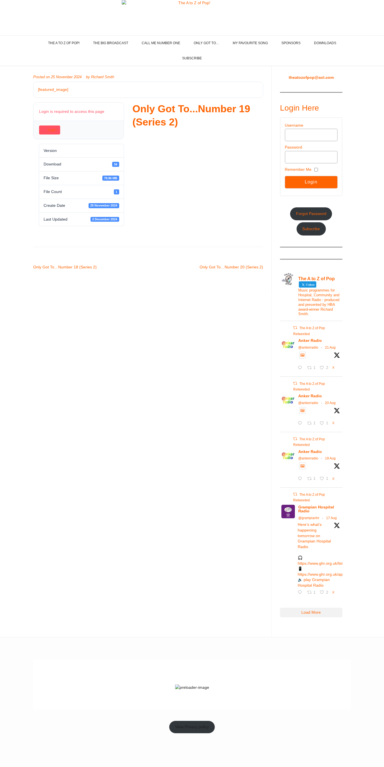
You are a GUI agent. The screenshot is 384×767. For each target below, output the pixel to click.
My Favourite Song (250, 43)
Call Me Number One (161, 43)
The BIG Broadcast (110, 43)
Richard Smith (102, 77)
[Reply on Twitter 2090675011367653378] (301, 368)
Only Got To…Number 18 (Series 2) (65, 267)
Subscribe (192, 58)
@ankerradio (308, 347)
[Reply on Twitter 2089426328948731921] (301, 593)
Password (293, 147)
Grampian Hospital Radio (316, 509)
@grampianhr (308, 518)
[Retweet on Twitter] (295, 328)
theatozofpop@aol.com (311, 77)
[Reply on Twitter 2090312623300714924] (301, 424)
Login (52, 130)
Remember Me (298, 169)
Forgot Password (311, 213)
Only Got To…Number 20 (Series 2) (231, 267)
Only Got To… (206, 43)
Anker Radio (310, 340)
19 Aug (330, 458)
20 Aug (330, 403)
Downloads (325, 43)
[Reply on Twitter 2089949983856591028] (301, 479)
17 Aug (331, 518)
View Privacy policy (192, 727)
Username (294, 125)
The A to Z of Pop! (64, 43)
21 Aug (330, 347)
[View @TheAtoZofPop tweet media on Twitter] (302, 355)
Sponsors (291, 43)
